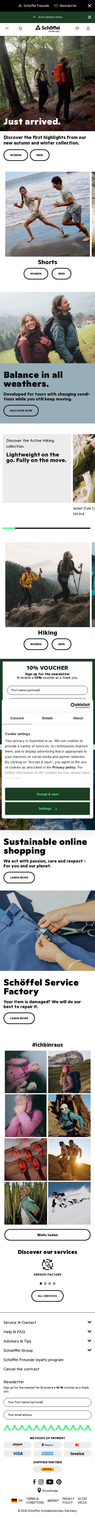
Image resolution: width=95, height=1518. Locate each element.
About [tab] (78, 718)
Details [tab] (47, 718)
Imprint (53, 1501)
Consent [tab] (17, 718)
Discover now (21, 410)
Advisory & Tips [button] (17, 1341)
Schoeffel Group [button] (18, 1350)
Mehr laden (47, 1235)
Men (39, 155)
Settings (45, 808)
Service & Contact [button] (20, 1322)
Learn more (19, 877)
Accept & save (47, 794)
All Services (47, 1296)
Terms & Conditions (35, 1500)
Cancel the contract (21, 1369)
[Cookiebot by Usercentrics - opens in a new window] (70, 706)
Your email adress (20, 1415)
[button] (9, 528)
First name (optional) (25, 690)
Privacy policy (64, 767)
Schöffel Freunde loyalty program (34, 1359)
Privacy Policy (68, 1500)
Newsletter (68, 6)
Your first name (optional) (25, 1402)
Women (15, 155)
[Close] (89, 6)
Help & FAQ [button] (14, 1331)
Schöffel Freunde (36, 6)
